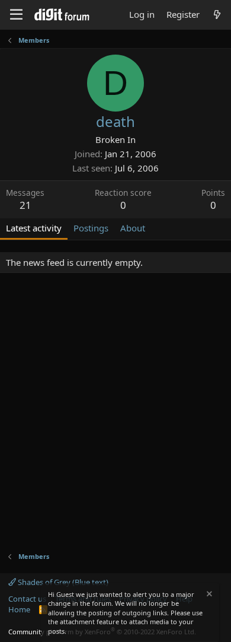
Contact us (27, 598)
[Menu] (16, 15)
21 (25, 205)
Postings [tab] (90, 228)
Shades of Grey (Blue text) (62, 582)
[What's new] (217, 15)
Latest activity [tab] (34, 228)
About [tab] (132, 228)
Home (19, 609)
